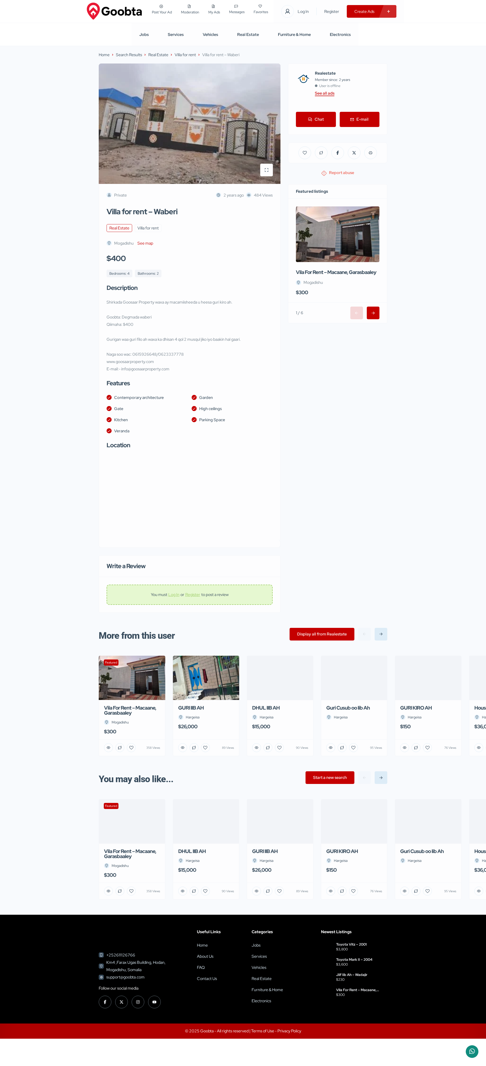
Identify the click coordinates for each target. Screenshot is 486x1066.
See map (145, 243)
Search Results (129, 54)
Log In (303, 11)
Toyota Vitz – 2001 (351, 944)
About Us (205, 956)
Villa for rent (185, 54)
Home (104, 54)
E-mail (362, 119)
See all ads (324, 93)
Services (176, 34)
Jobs (144, 34)
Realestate (325, 73)
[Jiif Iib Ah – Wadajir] (326, 977)
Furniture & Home (294, 34)
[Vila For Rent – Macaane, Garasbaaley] (326, 992)
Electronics (340, 34)
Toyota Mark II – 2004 (354, 959)
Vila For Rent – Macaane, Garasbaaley (336, 272)
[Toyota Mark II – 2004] (326, 962)
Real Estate (248, 34)
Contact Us (207, 978)
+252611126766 (120, 955)
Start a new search (330, 777)
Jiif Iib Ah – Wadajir (351, 974)
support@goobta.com (125, 977)
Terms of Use (263, 1031)
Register (331, 11)
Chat (319, 119)
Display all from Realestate (322, 634)
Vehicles (210, 34)
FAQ (201, 967)
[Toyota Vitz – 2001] (326, 947)
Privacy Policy (289, 1031)
